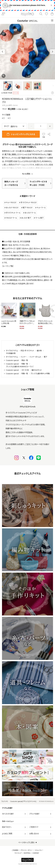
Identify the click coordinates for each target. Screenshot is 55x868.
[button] (52, 51)
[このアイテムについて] (52, 93)
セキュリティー (39, 850)
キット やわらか (11, 202)
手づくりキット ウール (13, 213)
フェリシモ (4, 801)
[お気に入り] (46, 14)
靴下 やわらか (27, 208)
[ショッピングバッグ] (52, 14)
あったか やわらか (12, 208)
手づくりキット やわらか (29, 202)
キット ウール (41, 208)
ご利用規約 (15, 850)
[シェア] (49, 134)
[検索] (41, 14)
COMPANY (35, 853)
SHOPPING (27, 853)
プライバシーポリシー (27, 850)
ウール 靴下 (39, 218)
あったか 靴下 (26, 218)
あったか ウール (30, 213)
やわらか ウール (11, 218)
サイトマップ (18, 853)
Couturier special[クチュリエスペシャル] (23, 801)
